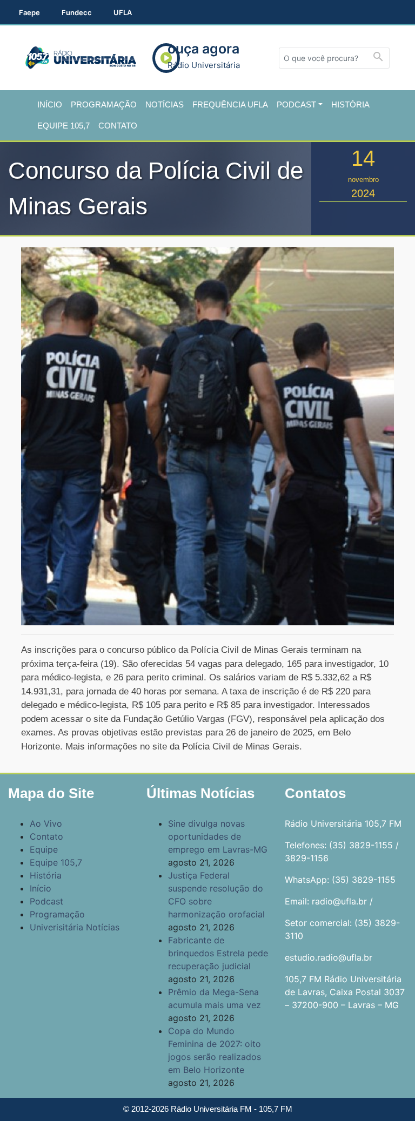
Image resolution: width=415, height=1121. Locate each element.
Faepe (29, 12)
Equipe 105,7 (63, 125)
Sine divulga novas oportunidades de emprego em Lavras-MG (217, 836)
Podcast (296, 104)
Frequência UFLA (230, 104)
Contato (117, 125)
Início (49, 104)
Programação (104, 104)
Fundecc (77, 12)
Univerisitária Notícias (74, 927)
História (350, 104)
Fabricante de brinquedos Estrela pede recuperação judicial (218, 953)
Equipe (44, 849)
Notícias (164, 104)
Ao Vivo (46, 823)
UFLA (122, 12)
